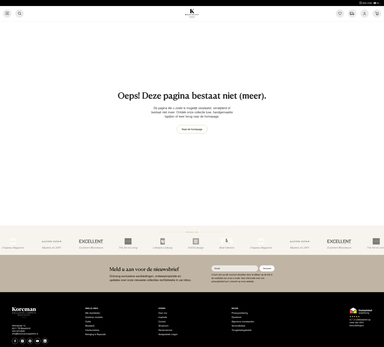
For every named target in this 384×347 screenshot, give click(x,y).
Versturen (267, 268)
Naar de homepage (192, 129)
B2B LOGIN (367, 3)
